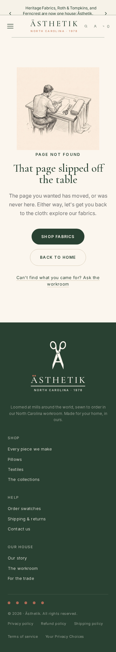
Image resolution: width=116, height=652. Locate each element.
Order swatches (24, 508)
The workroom (23, 568)
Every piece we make (30, 448)
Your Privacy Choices (64, 636)
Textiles (16, 469)
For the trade (21, 578)
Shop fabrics (57, 236)
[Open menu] (10, 26)
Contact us (19, 528)
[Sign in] (95, 26)
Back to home (58, 257)
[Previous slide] (10, 13)
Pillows (15, 459)
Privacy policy (20, 623)
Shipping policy (88, 623)
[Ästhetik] (58, 366)
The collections (24, 479)
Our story (17, 557)
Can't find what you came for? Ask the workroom (58, 281)
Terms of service (23, 636)
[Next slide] (106, 13)
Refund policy (53, 623)
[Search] (86, 26)
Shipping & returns (27, 518)
